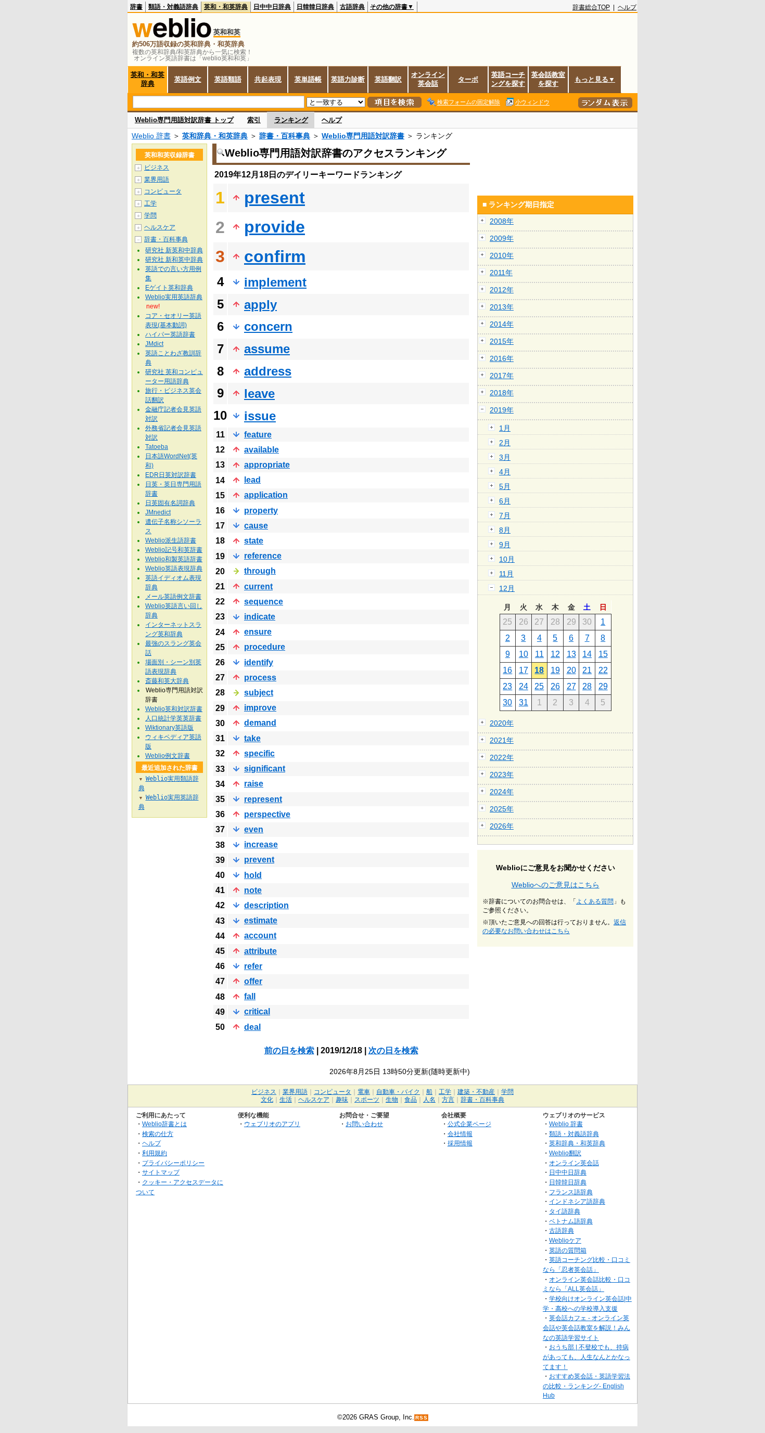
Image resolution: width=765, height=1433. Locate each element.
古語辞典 (352, 7)
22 (603, 670)
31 (523, 702)
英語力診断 (348, 79)
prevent (259, 859)
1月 (505, 428)
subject (258, 692)
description (266, 905)
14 (587, 654)
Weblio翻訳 (565, 1153)
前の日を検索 (289, 1050)
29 (603, 686)
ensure (258, 631)
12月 (507, 588)
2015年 (502, 341)
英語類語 (227, 79)
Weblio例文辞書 (167, 755)
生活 (285, 1099)
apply (260, 305)
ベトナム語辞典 (571, 1221)
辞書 (136, 7)
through (260, 570)
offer (253, 981)
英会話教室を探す (548, 79)
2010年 (502, 255)
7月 (505, 515)
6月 (505, 501)
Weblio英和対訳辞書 (173, 709)
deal (252, 1027)
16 (507, 670)
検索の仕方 (157, 1133)
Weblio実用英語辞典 (173, 297)
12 (555, 654)
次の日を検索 (393, 1050)
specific (259, 753)
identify (258, 662)
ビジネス (156, 167)
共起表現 (268, 79)
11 (539, 654)
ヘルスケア (159, 227)
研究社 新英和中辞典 (174, 250)
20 (571, 670)
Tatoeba (156, 446)
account (260, 935)
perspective (267, 814)
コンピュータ (163, 191)
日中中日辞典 (272, 7)
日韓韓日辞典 (315, 7)
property (261, 510)
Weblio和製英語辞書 (173, 559)
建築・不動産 (476, 1092)
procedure (264, 646)
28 (587, 686)
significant (264, 768)
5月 (505, 486)
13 (571, 654)
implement (275, 282)
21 (587, 670)
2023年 (502, 774)
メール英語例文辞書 (173, 596)
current (258, 586)
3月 (505, 457)
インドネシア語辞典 (577, 1201)
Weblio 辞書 (151, 136)
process (260, 677)
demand (260, 722)
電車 (364, 1092)
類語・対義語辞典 (173, 7)
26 (555, 686)
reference (263, 555)
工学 (150, 203)
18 (539, 670)
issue (260, 416)
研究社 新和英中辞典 (174, 259)
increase (261, 844)
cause (256, 525)
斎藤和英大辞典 (167, 681)
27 (571, 686)
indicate (259, 616)
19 (555, 670)
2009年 (502, 238)
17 (523, 670)
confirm (274, 256)
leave (259, 393)
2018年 (502, 393)
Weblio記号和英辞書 (173, 549)
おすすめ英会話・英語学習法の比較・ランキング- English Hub (586, 1386)
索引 (254, 120)
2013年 (502, 307)
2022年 (502, 757)
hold (253, 875)
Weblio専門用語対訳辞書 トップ (184, 120)
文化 (267, 1099)
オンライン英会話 (428, 79)
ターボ (468, 79)
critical (257, 1011)
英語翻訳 (388, 79)
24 (523, 686)
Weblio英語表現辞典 (173, 568)
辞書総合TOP (591, 7)
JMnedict (158, 512)
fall (250, 996)
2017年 (502, 375)
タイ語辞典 (564, 1211)
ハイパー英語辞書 (170, 334)
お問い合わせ (364, 1123)
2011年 (501, 272)
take (252, 738)
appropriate (267, 464)
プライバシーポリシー (173, 1162)
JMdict (154, 343)
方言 (448, 1099)
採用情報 (460, 1143)
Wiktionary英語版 (169, 727)
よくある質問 (595, 901)
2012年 (502, 290)
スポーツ (366, 1099)
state (253, 540)
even (253, 829)
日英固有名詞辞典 (170, 503)
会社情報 (460, 1133)
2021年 (502, 740)
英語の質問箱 (567, 1250)
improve (260, 707)
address (267, 371)
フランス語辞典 (571, 1192)
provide (274, 226)
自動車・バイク (398, 1092)
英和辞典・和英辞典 (215, 136)
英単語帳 (308, 79)
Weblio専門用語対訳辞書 (363, 136)
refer (253, 966)
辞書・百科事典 (284, 136)
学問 (150, 215)
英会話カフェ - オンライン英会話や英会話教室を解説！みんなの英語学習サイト (586, 1327)
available (261, 449)
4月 (505, 472)
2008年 (502, 221)
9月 (505, 544)
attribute (260, 951)
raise (253, 783)
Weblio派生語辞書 (170, 540)
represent (263, 799)
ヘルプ (627, 7)
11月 (506, 574)
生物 (392, 1099)
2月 (505, 442)
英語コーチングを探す (508, 79)
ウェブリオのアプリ (272, 1123)
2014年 (502, 324)
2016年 (502, 358)
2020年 (502, 723)
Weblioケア (565, 1240)
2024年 (502, 791)
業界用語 (156, 179)
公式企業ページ (469, 1123)
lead (252, 479)
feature (258, 434)
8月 (505, 530)
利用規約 (154, 1153)
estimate (260, 920)
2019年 (502, 410)
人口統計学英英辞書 (173, 718)
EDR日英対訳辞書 (170, 475)
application (266, 494)
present (274, 197)
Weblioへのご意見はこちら (556, 885)
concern (268, 326)
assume (267, 349)
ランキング (291, 120)
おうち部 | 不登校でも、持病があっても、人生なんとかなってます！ (586, 1357)
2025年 (502, 809)
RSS (421, 1418)
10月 (507, 559)
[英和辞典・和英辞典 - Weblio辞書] (171, 35)
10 (523, 654)
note (253, 890)
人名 (429, 1099)
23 (507, 686)
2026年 (502, 826)
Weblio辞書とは (164, 1123)
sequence (263, 601)
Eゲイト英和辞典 (169, 287)
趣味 (342, 1099)
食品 (410, 1099)
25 (539, 686)
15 (603, 654)
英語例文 (187, 79)
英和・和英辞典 (226, 7)
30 (507, 702)
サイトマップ (161, 1172)
